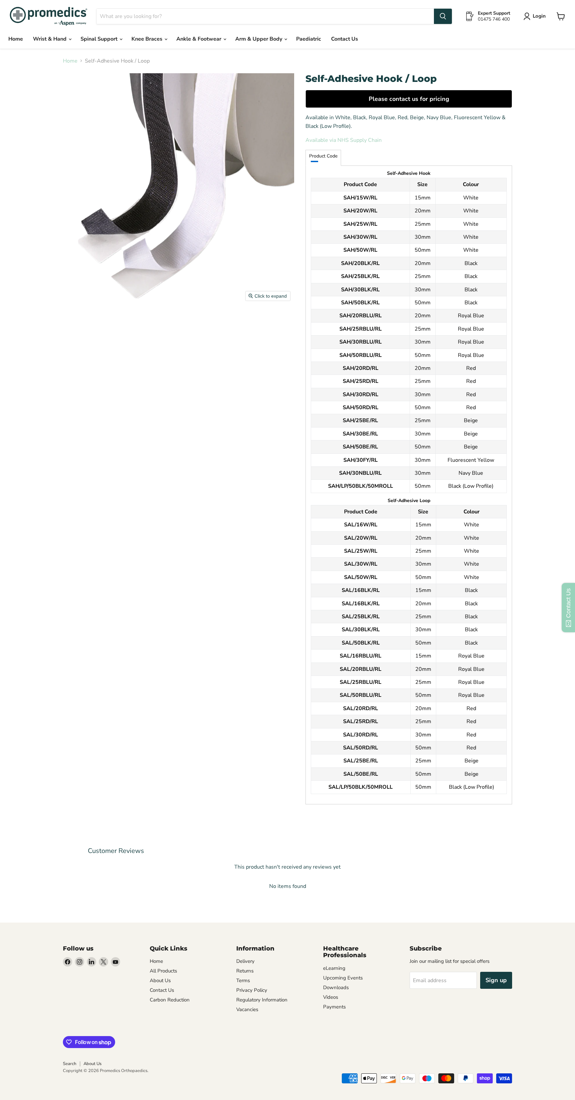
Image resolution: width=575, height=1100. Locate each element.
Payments (334, 1006)
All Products (163, 970)
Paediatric (308, 39)
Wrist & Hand (50, 39)
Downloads (336, 987)
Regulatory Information (262, 999)
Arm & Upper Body (259, 39)
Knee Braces (147, 39)
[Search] (443, 16)
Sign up (496, 980)
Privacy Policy (251, 990)
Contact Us (344, 39)
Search (69, 1064)
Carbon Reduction (170, 999)
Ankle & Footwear (199, 39)
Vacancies (247, 1009)
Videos (330, 997)
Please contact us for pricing (409, 99)
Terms (243, 980)
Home (15, 39)
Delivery (245, 961)
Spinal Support (100, 39)
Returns (245, 970)
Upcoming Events (343, 977)
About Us (160, 980)
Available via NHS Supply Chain (343, 140)
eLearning (334, 968)
